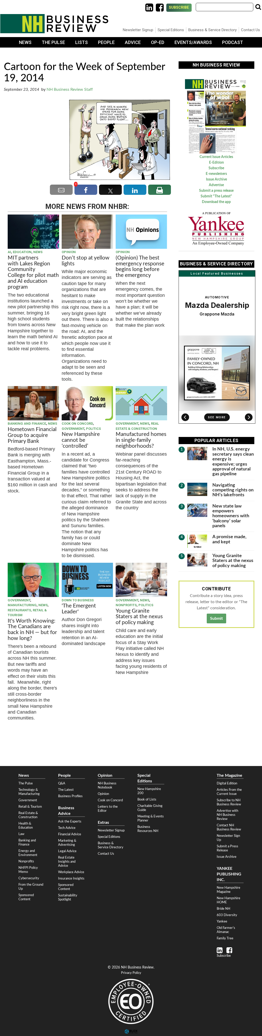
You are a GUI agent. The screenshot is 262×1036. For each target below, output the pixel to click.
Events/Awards (193, 42)
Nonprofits (126, 605)
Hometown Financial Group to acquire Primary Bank (32, 435)
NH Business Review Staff (70, 89)
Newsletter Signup (138, 30)
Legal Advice (67, 851)
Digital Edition (227, 783)
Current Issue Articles (216, 157)
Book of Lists (146, 799)
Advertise (216, 185)
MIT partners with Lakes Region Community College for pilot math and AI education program (33, 272)
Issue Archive (216, 179)
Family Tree (225, 938)
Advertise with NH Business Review (227, 815)
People (106, 42)
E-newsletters (216, 174)
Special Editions (171, 30)
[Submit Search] (258, 7)
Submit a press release (216, 191)
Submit (216, 618)
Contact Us (250, 30)
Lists (81, 42)
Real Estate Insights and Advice (66, 862)
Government (73, 429)
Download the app (216, 202)
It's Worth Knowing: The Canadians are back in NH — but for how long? (32, 629)
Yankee (222, 921)
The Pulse (53, 42)
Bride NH (223, 908)
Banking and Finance (27, 423)
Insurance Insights (71, 878)
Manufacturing (22, 605)
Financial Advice (69, 834)
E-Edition (216, 162)
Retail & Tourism (30, 806)
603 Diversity (227, 915)
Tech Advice (66, 828)
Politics (93, 429)
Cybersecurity (28, 878)
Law (21, 834)
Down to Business (78, 600)
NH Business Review (54, 23)
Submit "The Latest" (216, 196)
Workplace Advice (71, 872)
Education (22, 252)
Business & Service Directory (212, 30)
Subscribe (179, 7)
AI (9, 252)
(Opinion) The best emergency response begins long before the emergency (140, 266)
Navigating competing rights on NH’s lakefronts (233, 490)
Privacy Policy (131, 973)
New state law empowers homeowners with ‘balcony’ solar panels (230, 516)
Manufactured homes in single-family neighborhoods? (141, 440)
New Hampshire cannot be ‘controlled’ (81, 440)
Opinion (69, 252)
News (25, 42)
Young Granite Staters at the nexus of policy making (139, 616)
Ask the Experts (69, 821)
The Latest (66, 790)
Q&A (61, 783)
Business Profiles (70, 796)
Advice (133, 42)
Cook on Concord (77, 423)
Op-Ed (157, 42)
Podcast (232, 42)
